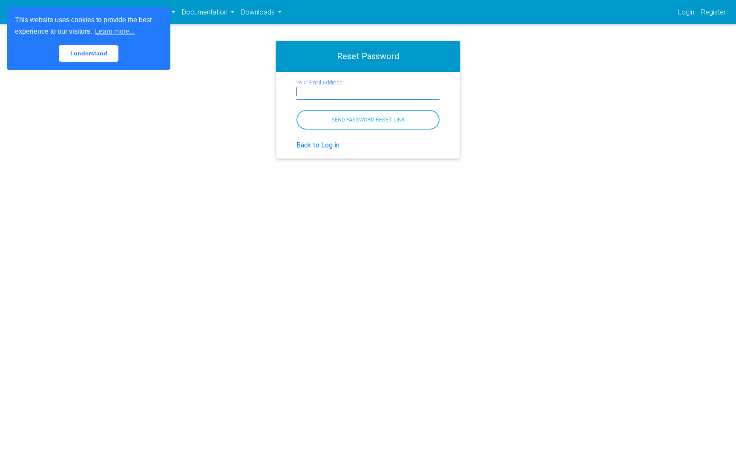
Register (713, 12)
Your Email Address (319, 82)
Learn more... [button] (115, 31)
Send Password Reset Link (368, 119)
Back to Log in (317, 145)
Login (686, 12)
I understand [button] (88, 53)
